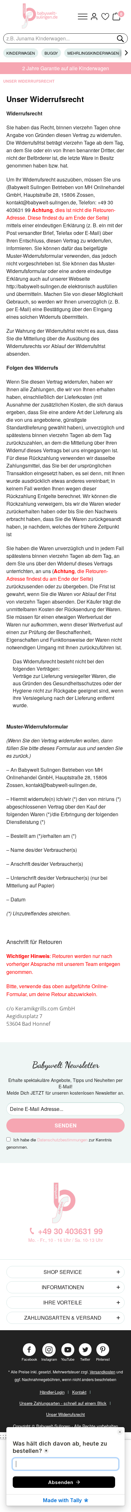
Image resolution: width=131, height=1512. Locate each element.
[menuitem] (82, 16)
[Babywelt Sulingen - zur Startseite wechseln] (41, 16)
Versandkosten (102, 1371)
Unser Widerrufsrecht (65, 1414)
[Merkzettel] (105, 16)
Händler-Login (52, 1392)
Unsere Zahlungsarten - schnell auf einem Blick (63, 1403)
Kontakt (79, 1392)
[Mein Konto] (94, 16)
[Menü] (82, 16)
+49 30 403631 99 (70, 1231)
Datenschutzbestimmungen (62, 1140)
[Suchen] (120, 38)
